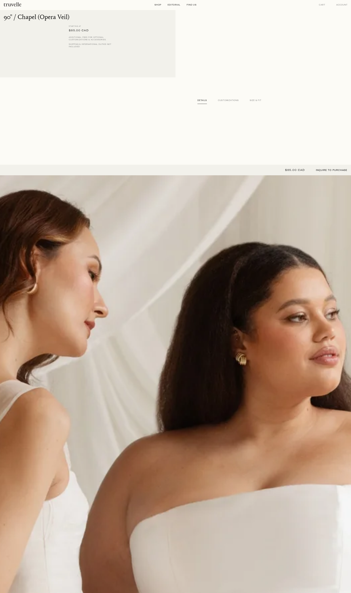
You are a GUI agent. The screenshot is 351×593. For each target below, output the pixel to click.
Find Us (192, 4)
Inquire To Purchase (331, 170)
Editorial (174, 4)
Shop (157, 4)
